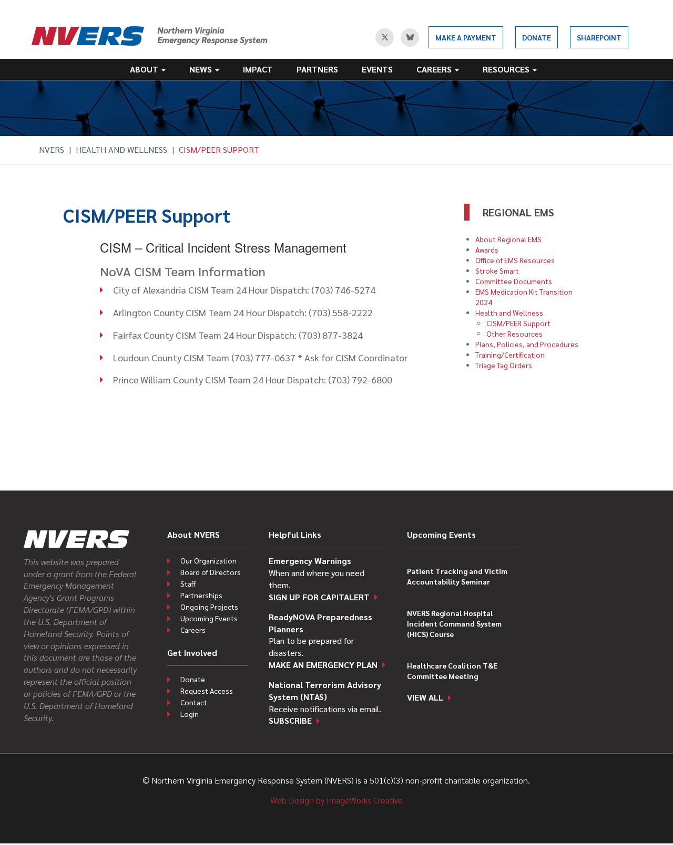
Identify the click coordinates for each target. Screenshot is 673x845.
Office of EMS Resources (515, 260)
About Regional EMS (508, 239)
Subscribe (290, 720)
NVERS (51, 149)
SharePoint (599, 37)
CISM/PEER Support (518, 323)
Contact (193, 702)
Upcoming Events (209, 618)
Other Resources (514, 333)
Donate (536, 37)
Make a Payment (465, 37)
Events (377, 69)
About (145, 69)
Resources (507, 69)
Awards (486, 249)
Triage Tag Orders (503, 365)
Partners (317, 69)
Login (189, 713)
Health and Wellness (121, 149)
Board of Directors (210, 572)
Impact (258, 69)
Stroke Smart (497, 270)
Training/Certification (510, 354)
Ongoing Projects (209, 606)
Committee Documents (513, 281)
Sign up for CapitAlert (319, 596)
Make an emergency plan (323, 664)
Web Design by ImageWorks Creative (336, 800)
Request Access (206, 690)
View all (425, 697)
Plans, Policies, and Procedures (526, 344)
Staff (188, 583)
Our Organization (208, 560)
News (201, 69)
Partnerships (201, 595)
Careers (435, 69)
